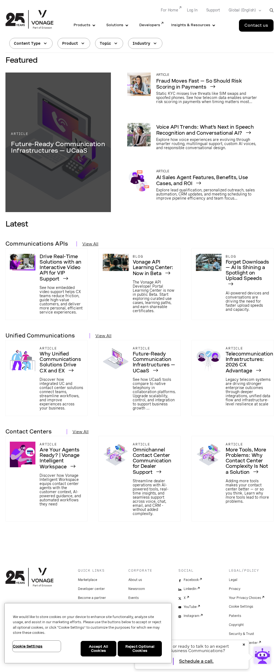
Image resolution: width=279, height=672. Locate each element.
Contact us (256, 25)
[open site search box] (271, 10)
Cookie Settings (241, 606)
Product (70, 43)
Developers (149, 25)
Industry (141, 43)
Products (82, 25)
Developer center (91, 589)
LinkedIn (190, 589)
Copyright (236, 625)
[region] (88, 633)
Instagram (191, 616)
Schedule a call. (196, 661)
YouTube (190, 607)
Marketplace (87, 580)
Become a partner (92, 598)
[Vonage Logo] (29, 20)
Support (213, 10)
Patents (235, 616)
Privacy (234, 589)
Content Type (27, 43)
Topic (105, 43)
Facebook (191, 580)
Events (133, 598)
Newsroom (136, 589)
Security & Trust (241, 634)
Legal (233, 580)
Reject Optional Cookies (139, 648)
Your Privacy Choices (245, 598)
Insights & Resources (190, 25)
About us (135, 580)
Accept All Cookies (98, 648)
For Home (169, 10)
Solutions (114, 25)
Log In (192, 10)
